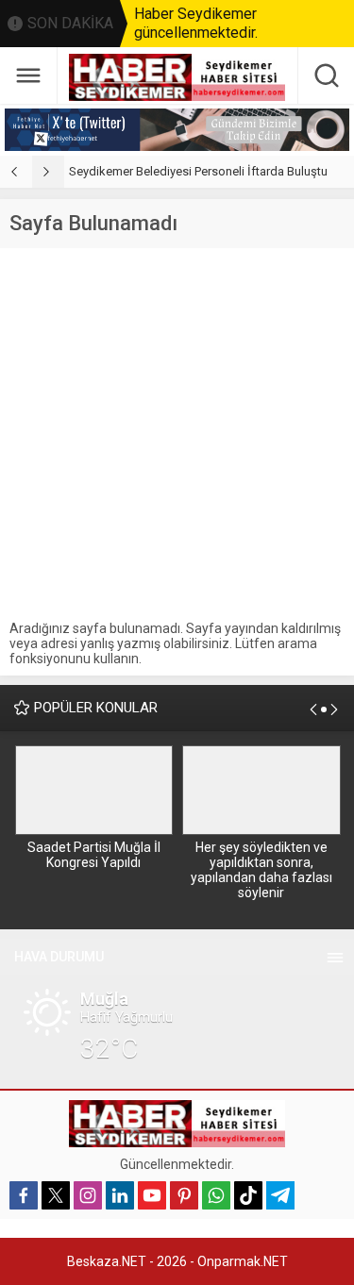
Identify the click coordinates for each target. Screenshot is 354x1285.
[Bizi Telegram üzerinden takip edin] (280, 1195)
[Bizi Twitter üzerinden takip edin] (56, 1195)
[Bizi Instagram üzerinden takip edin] (88, 1195)
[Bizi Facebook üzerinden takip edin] (23, 1195)
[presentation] (16, 172)
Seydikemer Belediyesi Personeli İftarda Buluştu (198, 171)
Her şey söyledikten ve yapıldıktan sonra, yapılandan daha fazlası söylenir (261, 870)
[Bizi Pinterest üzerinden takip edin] (184, 1195)
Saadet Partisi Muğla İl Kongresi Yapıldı (93, 855)
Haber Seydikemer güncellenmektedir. (196, 23)
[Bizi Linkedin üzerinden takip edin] (120, 1195)
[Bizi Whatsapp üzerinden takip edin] (216, 1195)
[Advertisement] (177, 434)
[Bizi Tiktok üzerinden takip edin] (248, 1195)
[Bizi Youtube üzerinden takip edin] (152, 1195)
